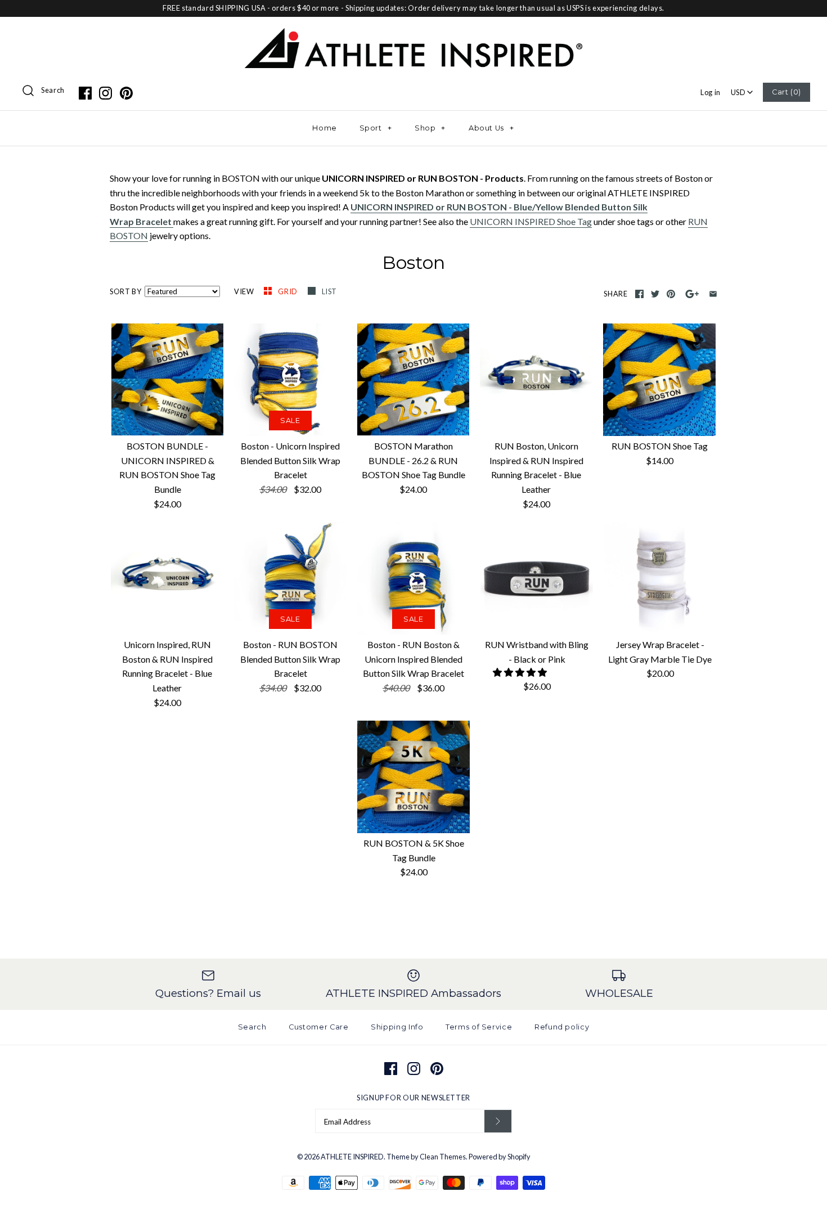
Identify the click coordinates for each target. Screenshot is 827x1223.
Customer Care (318, 1027)
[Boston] (172, 222)
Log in (710, 92)
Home (324, 128)
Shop (430, 128)
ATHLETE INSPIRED (352, 1156)
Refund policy (561, 1027)
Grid (288, 291)
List (330, 291)
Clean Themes (443, 1156)
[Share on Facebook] (639, 294)
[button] (521, 672)
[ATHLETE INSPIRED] (413, 35)
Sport (375, 128)
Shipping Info (397, 1027)
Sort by (125, 291)
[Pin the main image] (671, 294)
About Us (491, 128)
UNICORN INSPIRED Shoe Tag (531, 221)
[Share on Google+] (692, 294)
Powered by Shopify (500, 1156)
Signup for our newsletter (413, 1097)
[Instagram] (105, 93)
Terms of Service (479, 1027)
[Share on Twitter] (655, 294)
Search (53, 90)
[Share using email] (713, 294)
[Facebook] (85, 93)
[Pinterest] (126, 93)
